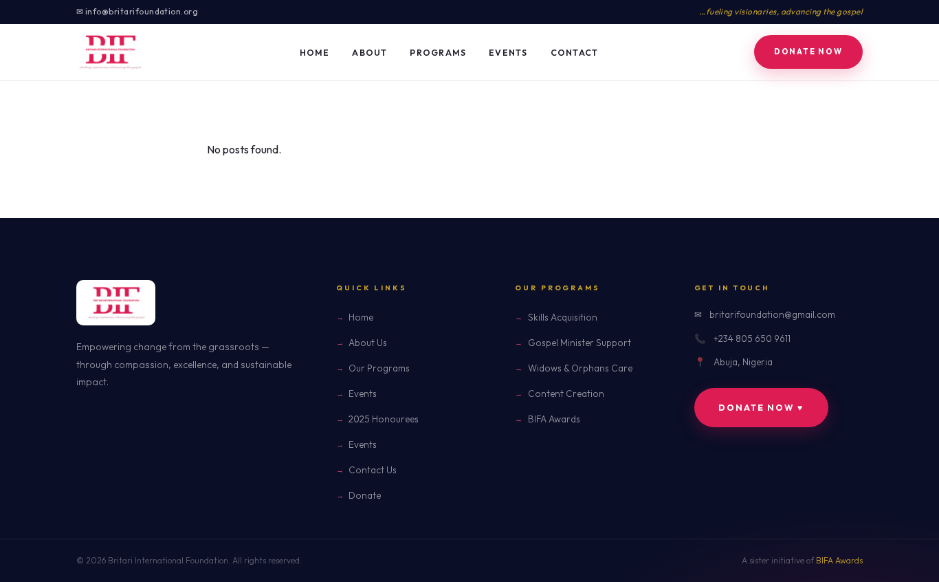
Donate (365, 495)
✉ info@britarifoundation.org (137, 11)
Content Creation (566, 393)
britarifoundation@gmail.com (772, 314)
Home (315, 52)
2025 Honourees (384, 418)
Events (508, 52)
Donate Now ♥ (761, 407)
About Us (368, 342)
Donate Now (808, 51)
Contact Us (373, 469)
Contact (575, 52)
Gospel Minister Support (579, 342)
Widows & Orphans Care (580, 368)
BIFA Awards (553, 418)
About (369, 52)
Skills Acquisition (562, 317)
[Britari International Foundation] (110, 52)
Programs (438, 52)
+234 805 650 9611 (752, 338)
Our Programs (379, 368)
